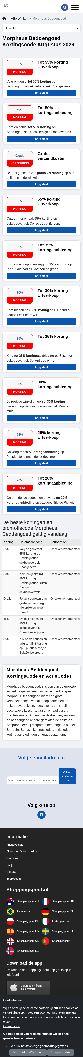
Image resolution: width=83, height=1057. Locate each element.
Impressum (13, 878)
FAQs (9, 865)
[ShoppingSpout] (17, 6)
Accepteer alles (60, 1052)
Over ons (12, 858)
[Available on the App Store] (28, 987)
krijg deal (41, 92)
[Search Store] (64, 7)
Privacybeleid (14, 844)
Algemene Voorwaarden (21, 851)
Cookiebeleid (11, 1026)
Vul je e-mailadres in (68, 776)
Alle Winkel (19, 18)
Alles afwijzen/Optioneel (28, 1052)
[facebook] (41, 815)
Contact (11, 871)
